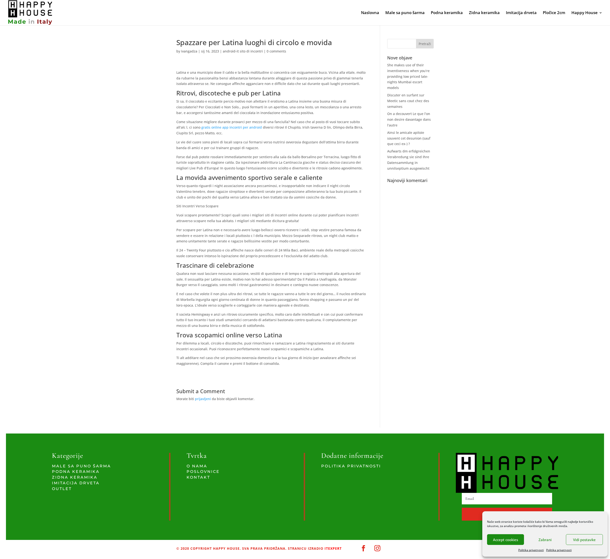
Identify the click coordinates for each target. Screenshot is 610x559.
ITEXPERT (332, 548)
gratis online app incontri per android (232, 127)
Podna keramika (447, 13)
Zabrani (545, 539)
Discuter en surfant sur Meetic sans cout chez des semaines (408, 101)
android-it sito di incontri (243, 51)
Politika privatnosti (531, 550)
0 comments (276, 51)
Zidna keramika (484, 13)
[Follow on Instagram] (377, 548)
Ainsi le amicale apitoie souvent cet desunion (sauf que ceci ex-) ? (408, 138)
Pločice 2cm (554, 13)
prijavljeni (203, 399)
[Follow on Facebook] (363, 548)
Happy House (584, 13)
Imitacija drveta (521, 13)
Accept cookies (505, 539)
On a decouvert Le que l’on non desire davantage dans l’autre (409, 119)
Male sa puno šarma (405, 13)
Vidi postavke (584, 539)
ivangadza (189, 51)
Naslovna (370, 13)
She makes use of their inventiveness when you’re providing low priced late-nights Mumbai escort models (408, 76)
